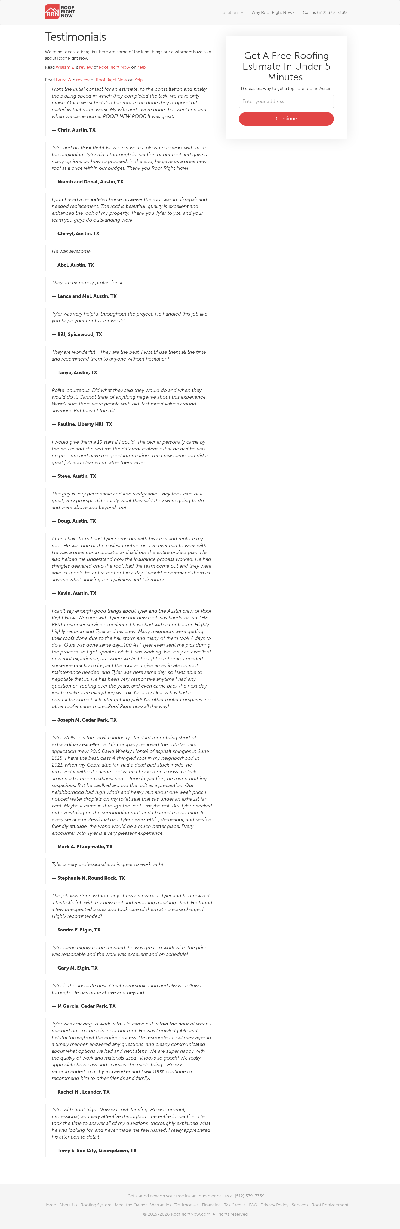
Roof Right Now (114, 67)
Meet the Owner (131, 1204)
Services (300, 1204)
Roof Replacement (330, 1204)
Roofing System (96, 1204)
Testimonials (186, 1204)
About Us (68, 1204)
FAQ (253, 1204)
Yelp (141, 67)
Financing (211, 1204)
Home (50, 1204)
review (86, 67)
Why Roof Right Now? (273, 12)
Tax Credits (235, 1204)
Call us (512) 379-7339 (325, 12)
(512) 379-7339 (250, 1195)
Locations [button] (230, 12)
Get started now (143, 1195)
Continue (286, 119)
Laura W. (64, 79)
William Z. (65, 67)
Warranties (160, 1204)
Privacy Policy (274, 1204)
